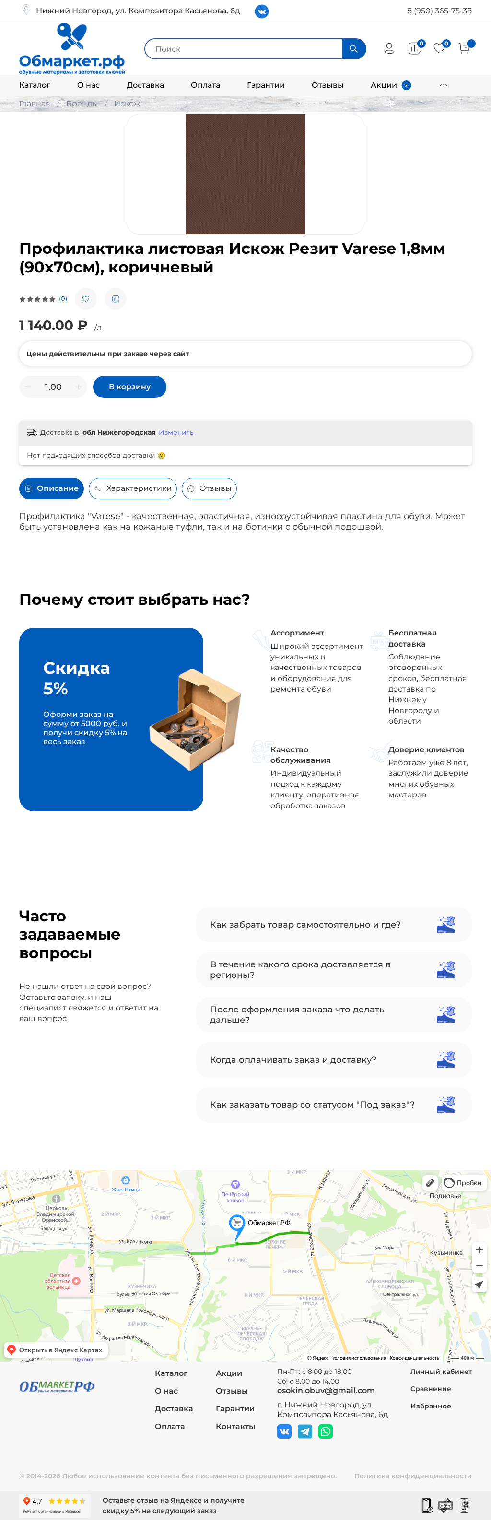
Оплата (205, 85)
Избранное (430, 1406)
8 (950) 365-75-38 (439, 10)
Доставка (145, 85)
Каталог (34, 85)
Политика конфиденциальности (413, 1476)
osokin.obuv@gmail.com (326, 1390)
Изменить (176, 432)
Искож (127, 103)
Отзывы (328, 85)
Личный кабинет (441, 1371)
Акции (384, 85)
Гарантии (266, 85)
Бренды (82, 103)
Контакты (235, 1426)
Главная (34, 103)
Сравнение (430, 1388)
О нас (88, 85)
